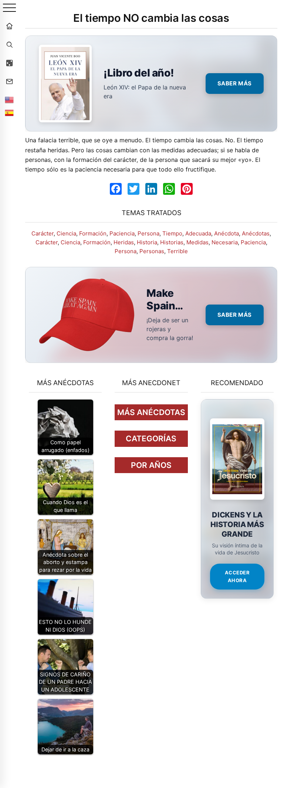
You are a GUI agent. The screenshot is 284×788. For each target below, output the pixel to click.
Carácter (42, 233)
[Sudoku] (9, 62)
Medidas (197, 242)
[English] (9, 99)
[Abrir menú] (9, 8)
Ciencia (66, 233)
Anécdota (226, 233)
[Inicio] (9, 25)
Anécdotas (256, 233)
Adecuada (198, 233)
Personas (151, 251)
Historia (147, 242)
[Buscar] (9, 44)
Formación (92, 233)
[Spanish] (9, 112)
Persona (148, 233)
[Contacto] (9, 81)
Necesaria (225, 242)
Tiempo (172, 233)
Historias (171, 242)
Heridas (124, 242)
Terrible (177, 251)
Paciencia (122, 233)
